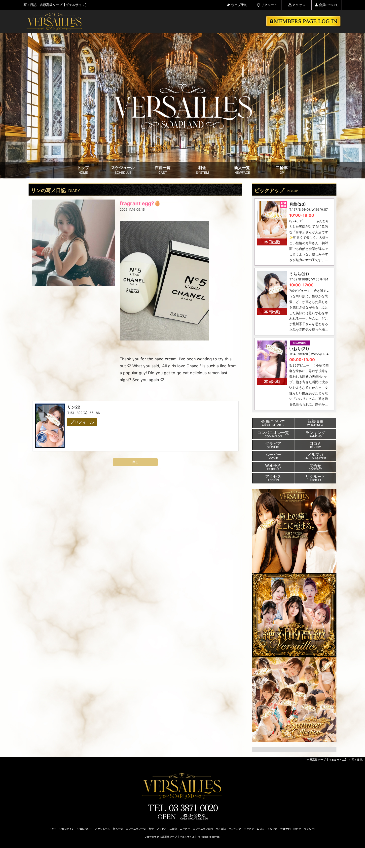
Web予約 (285, 828)
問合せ (297, 828)
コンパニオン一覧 (136, 828)
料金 (202, 170)
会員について (328, 5)
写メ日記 (357, 759)
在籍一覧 (163, 170)
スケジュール (123, 170)
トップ (83, 170)
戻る (135, 462)
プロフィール (82, 421)
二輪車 (282, 170)
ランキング (235, 828)
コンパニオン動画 (203, 828)
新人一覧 (242, 170)
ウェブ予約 (239, 5)
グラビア (249, 828)
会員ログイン (66, 828)
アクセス (298, 5)
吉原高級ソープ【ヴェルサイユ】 (327, 759)
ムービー (185, 828)
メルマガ (272, 828)
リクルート (269, 5)
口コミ (260, 828)
